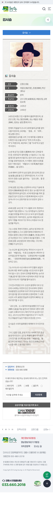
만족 (19, 385)
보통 (27, 385)
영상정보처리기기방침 (30, 442)
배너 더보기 (12, 429)
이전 (2, 429)
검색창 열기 (44, 8)
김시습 (25, 32)
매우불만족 (9, 388)
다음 (9, 429)
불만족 (35, 385)
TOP (47, 483)
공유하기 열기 (47, 19)
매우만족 (10, 385)
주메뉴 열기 (49, 8)
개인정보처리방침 (28, 438)
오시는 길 (38, 446)
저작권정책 (25, 446)
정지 (5, 429)
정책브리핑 (21, 429)
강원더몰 (35, 429)
